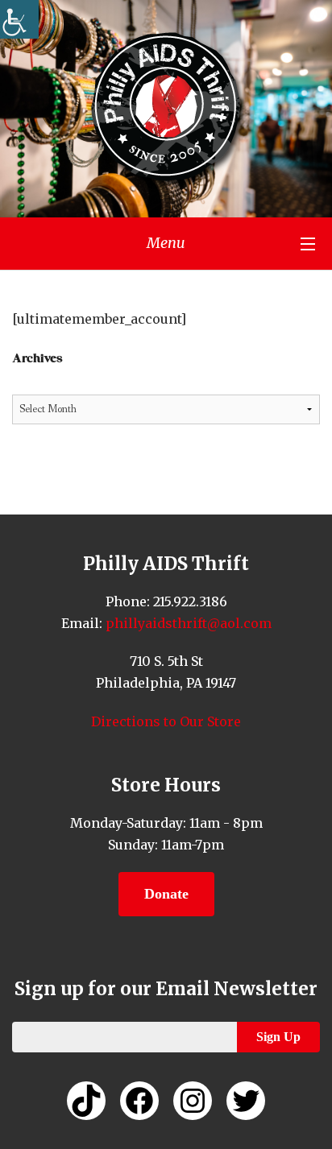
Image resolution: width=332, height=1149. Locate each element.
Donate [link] (166, 894)
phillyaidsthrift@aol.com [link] (187, 623)
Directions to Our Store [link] (166, 721)
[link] (19, 19)
